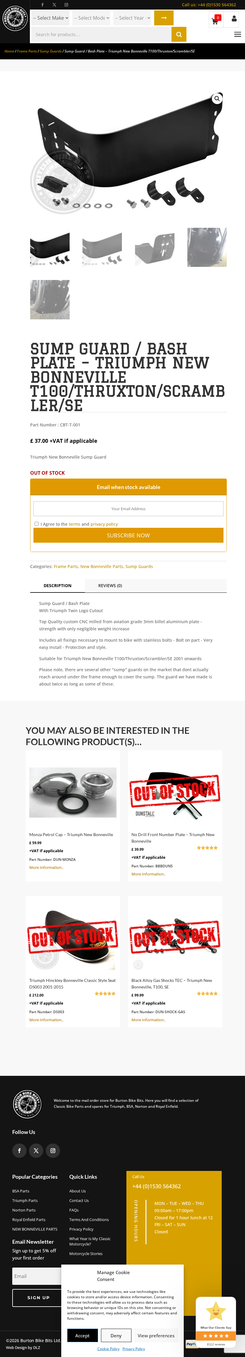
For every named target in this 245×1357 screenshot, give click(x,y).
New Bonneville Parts (101, 566)
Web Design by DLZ (23, 1347)
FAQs (74, 1210)
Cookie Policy (108, 1348)
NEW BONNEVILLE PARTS (34, 1229)
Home (9, 51)
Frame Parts (27, 51)
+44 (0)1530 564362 (209, 4)
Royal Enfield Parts (28, 1219)
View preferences (156, 1336)
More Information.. (71, 851)
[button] (217, 98)
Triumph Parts (25, 1200)
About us (77, 1191)
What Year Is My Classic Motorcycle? (90, 1241)
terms (74, 524)
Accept (82, 1336)
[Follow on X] (54, 5)
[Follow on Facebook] (42, 5)
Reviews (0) (110, 585)
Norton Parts (24, 1210)
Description (57, 585)
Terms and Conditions (89, 1219)
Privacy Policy (133, 1348)
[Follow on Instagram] (66, 5)
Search (164, 17)
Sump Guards (51, 51)
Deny (116, 1336)
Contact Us (79, 1200)
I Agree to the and (78, 524)
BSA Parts (20, 1191)
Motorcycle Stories (85, 1253)
